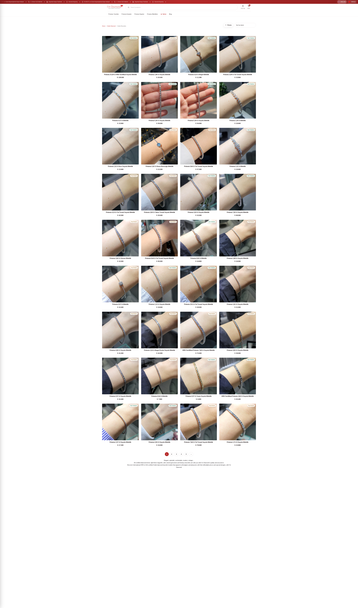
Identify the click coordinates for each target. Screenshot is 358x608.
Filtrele (229, 25)
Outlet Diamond (111, 26)
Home (103, 26)
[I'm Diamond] (115, 7)
